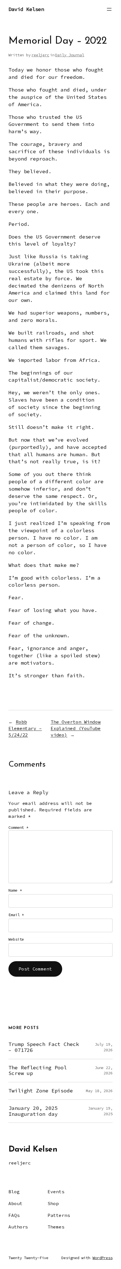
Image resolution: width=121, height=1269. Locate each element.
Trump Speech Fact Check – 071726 (43, 1047)
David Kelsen (26, 9)
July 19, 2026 (104, 1047)
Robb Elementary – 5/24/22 (25, 728)
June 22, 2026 (104, 1070)
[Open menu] (109, 9)
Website (16, 939)
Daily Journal (69, 54)
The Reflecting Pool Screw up (37, 1070)
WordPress (103, 1257)
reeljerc (40, 54)
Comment (18, 827)
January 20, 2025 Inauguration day (32, 1111)
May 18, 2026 (99, 1090)
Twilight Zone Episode (40, 1091)
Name (15, 890)
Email (16, 914)
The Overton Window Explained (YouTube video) (76, 728)
